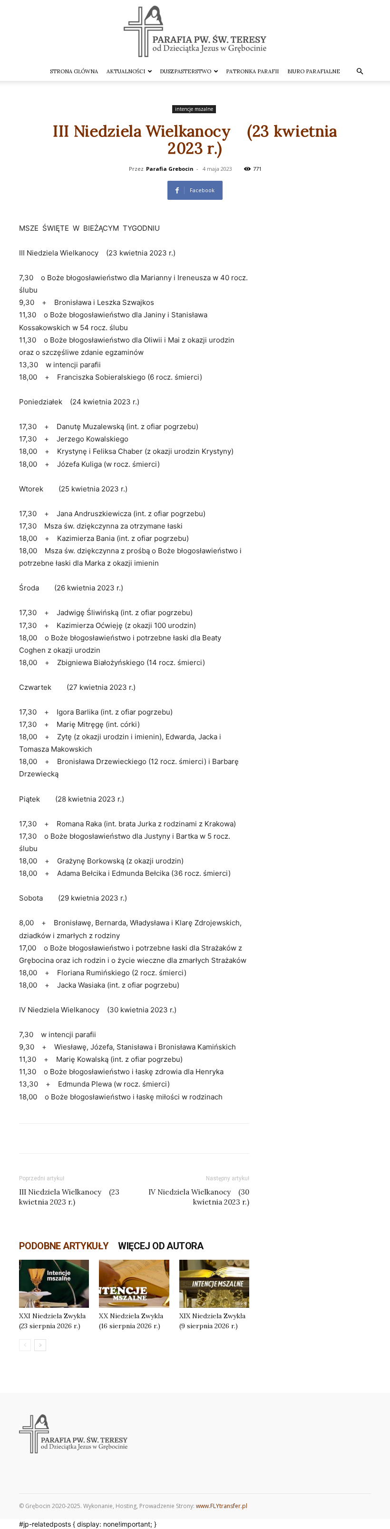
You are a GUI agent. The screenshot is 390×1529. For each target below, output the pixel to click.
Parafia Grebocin (170, 168)
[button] (359, 71)
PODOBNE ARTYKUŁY (63, 1246)
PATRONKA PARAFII (252, 71)
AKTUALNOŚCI (126, 71)
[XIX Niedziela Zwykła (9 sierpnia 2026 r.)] (214, 1284)
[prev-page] (25, 1345)
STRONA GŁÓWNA (74, 71)
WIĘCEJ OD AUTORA (160, 1246)
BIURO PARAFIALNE (313, 71)
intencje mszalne (194, 109)
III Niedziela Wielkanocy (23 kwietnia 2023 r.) (69, 1196)
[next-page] (40, 1345)
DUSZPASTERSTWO (185, 71)
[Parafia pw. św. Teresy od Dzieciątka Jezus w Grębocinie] (195, 31)
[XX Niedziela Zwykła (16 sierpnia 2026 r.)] (134, 1284)
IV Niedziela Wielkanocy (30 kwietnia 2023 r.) (198, 1196)
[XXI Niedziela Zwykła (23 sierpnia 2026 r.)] (54, 1284)
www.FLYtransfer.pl (221, 1506)
